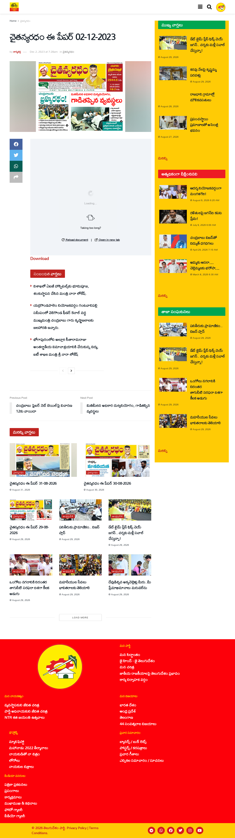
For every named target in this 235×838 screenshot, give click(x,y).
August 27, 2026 (170, 136)
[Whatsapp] (161, 830)
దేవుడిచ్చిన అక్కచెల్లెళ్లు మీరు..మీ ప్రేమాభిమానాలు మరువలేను (130, 584)
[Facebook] (170, 830)
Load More (80, 617)
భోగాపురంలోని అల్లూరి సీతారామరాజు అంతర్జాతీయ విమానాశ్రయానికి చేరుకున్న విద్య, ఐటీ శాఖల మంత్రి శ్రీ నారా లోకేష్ (66, 347)
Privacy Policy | (78, 827)
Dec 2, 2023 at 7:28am (44, 52)
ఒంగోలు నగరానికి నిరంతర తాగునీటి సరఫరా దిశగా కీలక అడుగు (29, 587)
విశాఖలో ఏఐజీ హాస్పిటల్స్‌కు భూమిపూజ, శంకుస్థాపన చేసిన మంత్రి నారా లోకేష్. (61, 289)
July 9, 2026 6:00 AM (204, 225)
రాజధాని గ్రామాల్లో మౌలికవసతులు (202, 97)
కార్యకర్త (17, 52)
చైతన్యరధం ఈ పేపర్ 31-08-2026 (33, 483)
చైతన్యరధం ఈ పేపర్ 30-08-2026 (107, 483)
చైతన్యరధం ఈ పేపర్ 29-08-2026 (29, 529)
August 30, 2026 (95, 489)
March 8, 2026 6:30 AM (205, 274)
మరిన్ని (163, 158)
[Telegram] (151, 830)
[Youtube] (199, 830)
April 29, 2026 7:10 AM (205, 249)
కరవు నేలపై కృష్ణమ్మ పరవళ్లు (203, 72)
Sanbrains (225, 830)
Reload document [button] (76, 240)
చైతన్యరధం (25, 20)
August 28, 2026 (170, 106)
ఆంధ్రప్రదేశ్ (68, 516)
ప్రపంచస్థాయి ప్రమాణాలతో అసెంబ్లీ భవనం (204, 124)
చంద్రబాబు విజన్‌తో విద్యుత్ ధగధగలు (203, 240)
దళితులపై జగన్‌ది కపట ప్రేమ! (206, 215)
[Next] (71, 371)
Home (13, 20)
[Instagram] (190, 830)
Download (39, 258)
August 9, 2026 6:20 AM (206, 200)
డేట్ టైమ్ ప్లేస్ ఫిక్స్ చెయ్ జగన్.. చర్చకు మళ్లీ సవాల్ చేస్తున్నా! (126, 532)
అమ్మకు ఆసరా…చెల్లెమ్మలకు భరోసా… (204, 265)
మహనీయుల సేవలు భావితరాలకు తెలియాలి (74, 584)
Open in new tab (109, 240)
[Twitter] (180, 830)
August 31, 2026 (21, 489)
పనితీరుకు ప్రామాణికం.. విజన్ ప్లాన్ (79, 529)
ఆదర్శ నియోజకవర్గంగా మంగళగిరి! (206, 190)
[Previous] (62, 371)
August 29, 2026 (21, 539)
